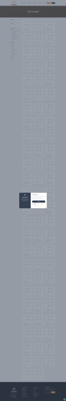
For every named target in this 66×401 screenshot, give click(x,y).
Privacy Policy (37, 206)
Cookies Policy (41, 206)
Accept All (38, 201)
